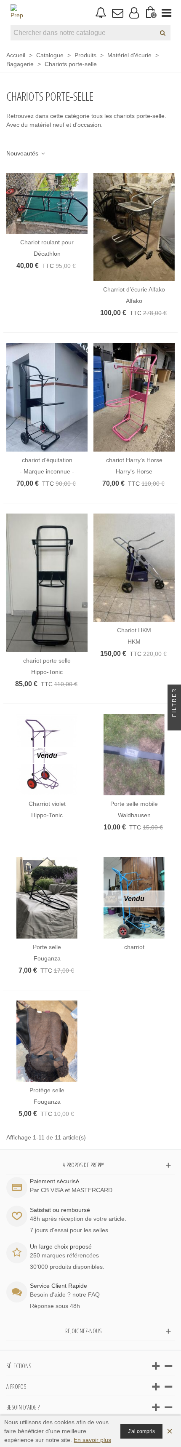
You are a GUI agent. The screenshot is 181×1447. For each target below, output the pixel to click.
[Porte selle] (47, 898)
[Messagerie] (117, 13)
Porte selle (47, 947)
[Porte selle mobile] (134, 754)
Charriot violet (47, 803)
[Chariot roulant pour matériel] (47, 203)
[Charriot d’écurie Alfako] (134, 227)
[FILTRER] (174, 723)
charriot (134, 947)
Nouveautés (23, 153)
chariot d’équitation (47, 460)
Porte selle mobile (134, 803)
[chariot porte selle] (47, 583)
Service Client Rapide (58, 1285)
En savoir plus (92, 1439)
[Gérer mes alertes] (101, 12)
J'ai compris (141, 1431)
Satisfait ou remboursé (60, 1209)
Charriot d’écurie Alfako (134, 289)
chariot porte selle (47, 660)
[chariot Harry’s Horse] (134, 397)
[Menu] (166, 13)
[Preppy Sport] (16, 12)
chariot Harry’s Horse (134, 460)
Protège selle (46, 1090)
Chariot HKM (134, 630)
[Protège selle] (47, 1041)
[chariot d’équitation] (47, 397)
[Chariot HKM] (134, 568)
